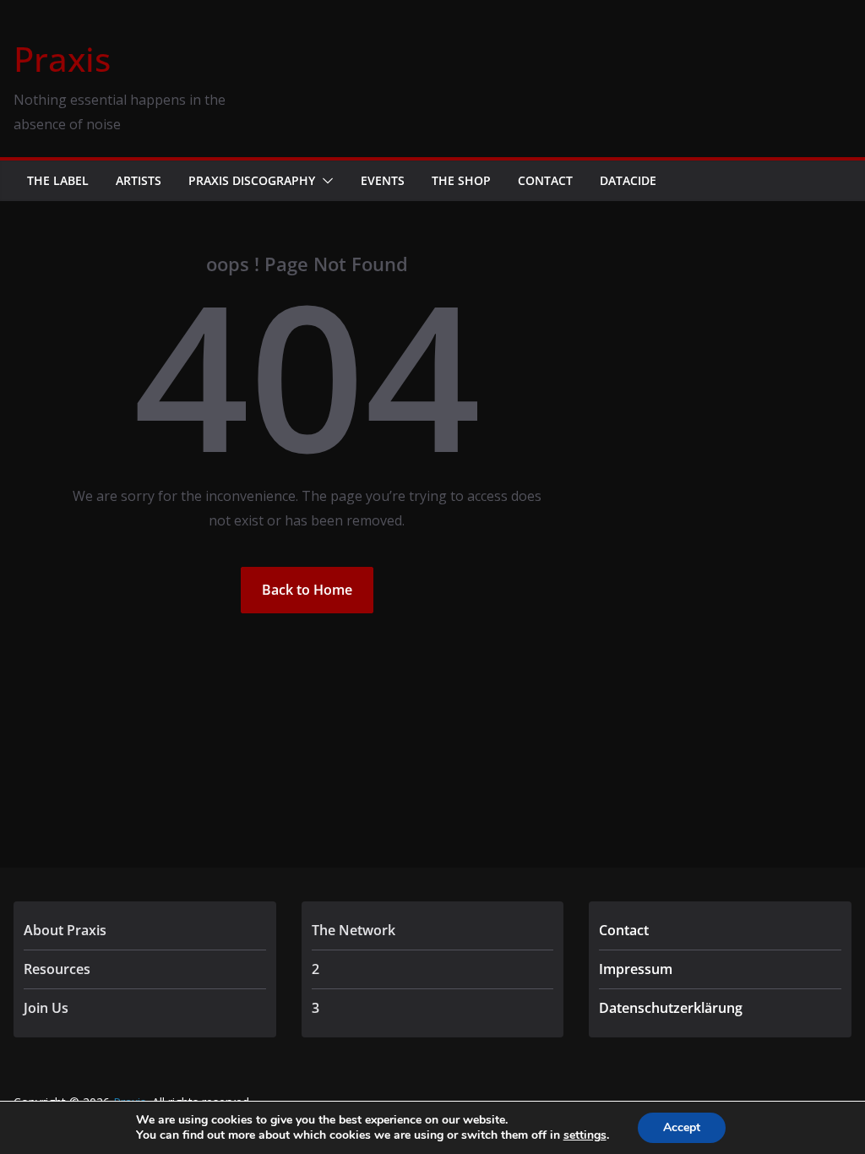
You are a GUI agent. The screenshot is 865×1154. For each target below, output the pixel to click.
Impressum (635, 969)
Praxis (62, 58)
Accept (681, 1127)
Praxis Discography (251, 180)
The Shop (461, 180)
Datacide (628, 180)
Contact (545, 180)
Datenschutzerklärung (671, 1008)
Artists (138, 180)
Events (383, 180)
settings (585, 1135)
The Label (58, 180)
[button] (324, 181)
